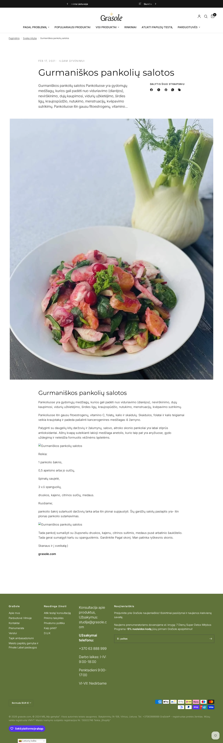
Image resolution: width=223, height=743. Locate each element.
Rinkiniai (130, 27)
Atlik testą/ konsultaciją (57, 613)
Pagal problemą (35, 27)
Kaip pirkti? (50, 628)
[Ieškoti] (205, 16)
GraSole (14, 606)
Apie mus (14, 613)
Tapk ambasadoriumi (21, 638)
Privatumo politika (54, 623)
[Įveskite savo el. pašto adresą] (210, 639)
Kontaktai (14, 623)
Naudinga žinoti (55, 606)
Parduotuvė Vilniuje (20, 618)
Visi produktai (106, 27)
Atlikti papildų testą (157, 27)
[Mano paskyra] (199, 16)
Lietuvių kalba (29, 741)
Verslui (13, 633)
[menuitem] (36, 27)
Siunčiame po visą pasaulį (114, 4)
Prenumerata (16, 628)
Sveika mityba (30, 38)
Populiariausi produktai (72, 27)
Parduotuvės (188, 27)
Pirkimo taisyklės (54, 618)
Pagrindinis (14, 38)
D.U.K (47, 633)
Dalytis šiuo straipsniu (167, 84)
